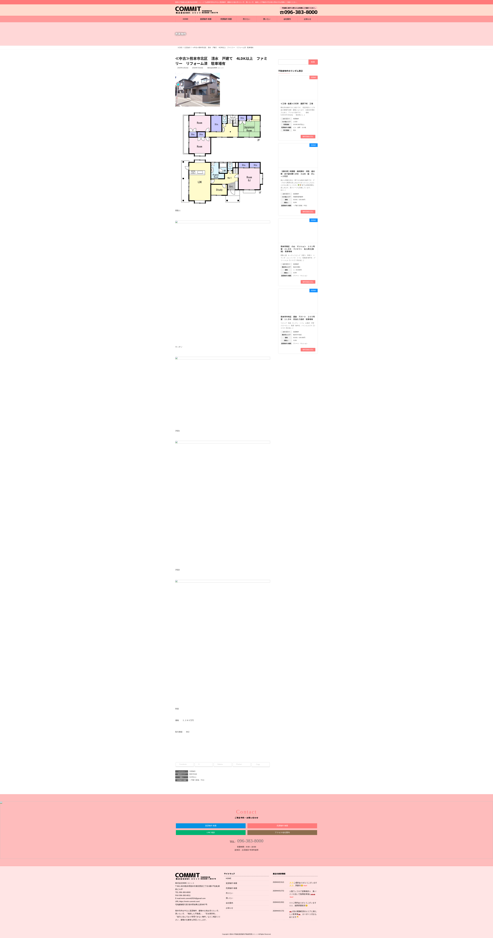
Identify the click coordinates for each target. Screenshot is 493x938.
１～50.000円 (297, 270)
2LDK (295, 272)
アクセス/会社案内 (282, 832)
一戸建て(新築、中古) (196, 780)
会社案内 (229, 903)
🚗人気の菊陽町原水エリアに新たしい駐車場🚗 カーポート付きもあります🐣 (303, 914)
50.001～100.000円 (299, 199)
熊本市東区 (296, 267)
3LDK (295, 202)
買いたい (229, 898)
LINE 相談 (211, 832)
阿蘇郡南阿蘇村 (298, 197)
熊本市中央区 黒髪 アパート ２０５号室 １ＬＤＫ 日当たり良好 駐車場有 (298, 317)
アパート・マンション (300, 275)
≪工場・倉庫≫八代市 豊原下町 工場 (297, 103)
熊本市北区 (193, 774)
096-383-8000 (250, 840)
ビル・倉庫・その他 (299, 127)
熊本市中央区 (297, 334)
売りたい (229, 893)
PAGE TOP (480, 907)
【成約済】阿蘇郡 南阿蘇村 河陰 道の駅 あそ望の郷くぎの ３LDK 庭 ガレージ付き (298, 174)
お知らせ (229, 908)
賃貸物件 (296, 194)
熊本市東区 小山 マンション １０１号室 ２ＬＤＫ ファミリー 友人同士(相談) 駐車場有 (298, 249)
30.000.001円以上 (298, 124)
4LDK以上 (192, 777)
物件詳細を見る (308, 136)
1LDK (295, 340)
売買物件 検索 (282, 826)
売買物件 (192, 771)
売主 (294, 130)
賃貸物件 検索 (210, 826)
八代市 (295, 121)
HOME (228, 878)
